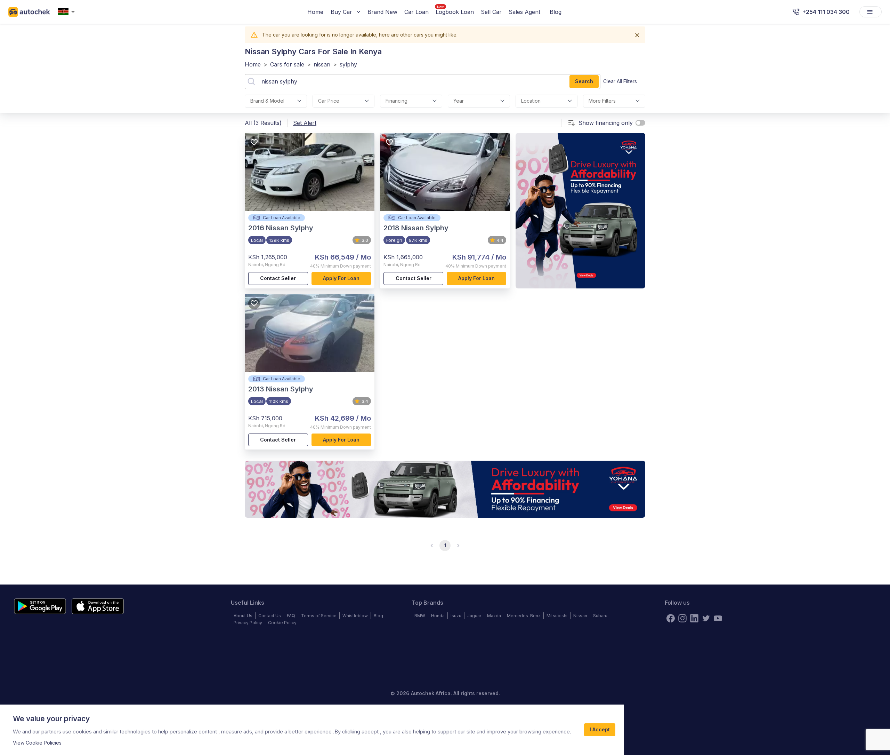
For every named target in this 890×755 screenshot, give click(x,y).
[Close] (637, 35)
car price (328, 101)
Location (531, 101)
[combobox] (68, 12)
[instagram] (682, 618)
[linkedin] (694, 618)
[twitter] (706, 618)
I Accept (600, 729)
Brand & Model (267, 101)
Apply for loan (341, 278)
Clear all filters (620, 81)
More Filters (602, 101)
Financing (396, 101)
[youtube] (718, 618)
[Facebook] (671, 618)
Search (584, 81)
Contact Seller (278, 278)
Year (458, 101)
